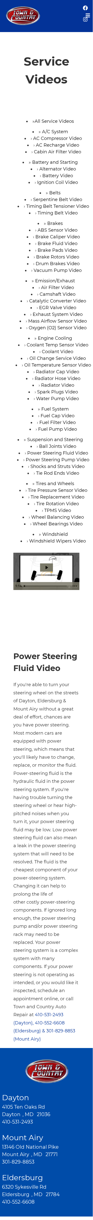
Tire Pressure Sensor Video (57, 490)
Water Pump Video (57, 398)
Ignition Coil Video (57, 182)
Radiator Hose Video (57, 378)
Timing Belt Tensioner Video (57, 206)
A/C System (55, 131)
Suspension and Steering (55, 439)
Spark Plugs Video (57, 392)
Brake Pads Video (57, 250)
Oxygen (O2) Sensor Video (58, 328)
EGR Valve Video (57, 307)
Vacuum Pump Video (58, 270)
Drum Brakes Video (58, 263)
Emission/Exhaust (55, 281)
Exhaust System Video (58, 314)
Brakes (55, 223)
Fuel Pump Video (57, 429)
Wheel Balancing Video (57, 517)
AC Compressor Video (57, 138)
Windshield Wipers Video (57, 541)
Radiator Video (57, 385)
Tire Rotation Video (57, 503)
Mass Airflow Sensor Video (57, 321)
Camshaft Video (57, 294)
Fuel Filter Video (57, 422)
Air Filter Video (57, 287)
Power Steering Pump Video (57, 460)
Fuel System (55, 409)
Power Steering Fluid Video (57, 453)
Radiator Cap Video (57, 372)
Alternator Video (57, 169)
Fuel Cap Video (57, 416)
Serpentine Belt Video (57, 199)
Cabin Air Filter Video (57, 152)
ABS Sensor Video (57, 230)
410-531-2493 (17, 1122)
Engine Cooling (55, 338)
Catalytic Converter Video (57, 301)
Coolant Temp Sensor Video (57, 345)
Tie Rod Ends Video (57, 473)
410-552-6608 (18, 1202)
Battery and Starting (55, 162)
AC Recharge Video (57, 145)
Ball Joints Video (57, 446)
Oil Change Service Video (57, 358)
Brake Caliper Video (57, 237)
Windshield (55, 534)
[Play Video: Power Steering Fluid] (46, 567)
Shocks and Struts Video (57, 466)
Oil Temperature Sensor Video (57, 365)
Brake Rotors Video (57, 257)
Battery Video (57, 175)
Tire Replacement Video (57, 497)
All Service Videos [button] (54, 121)
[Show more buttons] (74, 586)
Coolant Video (57, 351)
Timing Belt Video (58, 213)
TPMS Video (57, 510)
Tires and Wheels (55, 483)
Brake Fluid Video (57, 243)
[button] (85, 10)
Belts (55, 193)
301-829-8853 (18, 1162)
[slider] (46, 586)
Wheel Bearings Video (58, 524)
